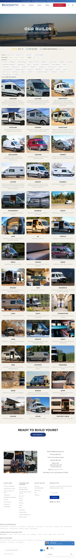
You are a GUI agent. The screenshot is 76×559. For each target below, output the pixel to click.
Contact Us (7, 504)
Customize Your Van (9, 488)
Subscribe (54, 497)
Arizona (24, 534)
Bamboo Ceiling (22, 61)
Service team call (56, 466)
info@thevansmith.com (39, 1)
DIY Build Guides (47, 540)
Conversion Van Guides (5, 540)
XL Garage (16, 74)
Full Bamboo (33, 66)
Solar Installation (39, 526)
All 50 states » (3, 534)
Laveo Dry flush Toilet (7, 69)
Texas (15, 534)
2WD (10, 57)
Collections (7, 495)
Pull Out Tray (6, 71)
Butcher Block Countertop (8, 64)
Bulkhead (62, 61)
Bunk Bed (70, 61)
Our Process (7, 502)
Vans (23, 5)
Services (31, 5)
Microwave (30, 69)
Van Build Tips (29, 540)
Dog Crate (36, 64)
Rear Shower (15, 71)
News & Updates (19, 542)
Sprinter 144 (10, 54)
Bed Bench (45, 61)
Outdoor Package (49, 69)
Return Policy (23, 517)
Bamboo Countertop (34, 61)
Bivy (35, 492)
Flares (65, 64)
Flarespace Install (4, 528)
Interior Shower (52, 66)
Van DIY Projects (38, 540)
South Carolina (60, 534)
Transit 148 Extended (39, 54)
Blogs (20, 498)
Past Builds (7, 506)
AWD (22, 57)
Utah (28, 534)
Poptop (58, 69)
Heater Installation (4, 526)
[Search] (68, 5)
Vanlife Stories (3, 542)
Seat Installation (33, 528)
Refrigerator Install (58, 526)
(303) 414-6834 (27, 1)
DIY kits (21, 503)
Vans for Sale (11, 542)
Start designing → (38, 434)
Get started (58, 5)
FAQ (20, 507)
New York (45, 534)
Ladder (60, 66)
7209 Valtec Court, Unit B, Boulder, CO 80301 (55, 472)
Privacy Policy (23, 512)
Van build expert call (56, 465)
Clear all (14, 77)
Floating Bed (5, 66)
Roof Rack (31, 71)
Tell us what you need (57, 457)
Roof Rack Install (13, 528)
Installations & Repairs (10, 497)
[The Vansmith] (10, 5)
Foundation (24, 66)
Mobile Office (39, 69)
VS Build (36, 495)
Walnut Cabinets (6, 74)
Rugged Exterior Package (42, 71)
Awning (4, 61)
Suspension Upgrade (24, 528)
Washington (34, 534)
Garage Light (42, 66)
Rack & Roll (37, 490)
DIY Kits (6, 499)
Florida (19, 534)
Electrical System (45, 64)
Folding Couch (15, 66)
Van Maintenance (67, 540)
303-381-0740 (57, 454)
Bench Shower (54, 61)
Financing (22, 510)
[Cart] (72, 5)
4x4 (16, 57)
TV (69, 71)
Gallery (47, 5)
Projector (65, 69)
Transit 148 (29, 54)
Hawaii (54, 534)
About (39, 5)
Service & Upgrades (57, 540)
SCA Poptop (54, 71)
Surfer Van (62, 71)
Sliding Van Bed (68, 526)
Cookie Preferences (24, 514)
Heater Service (13, 526)
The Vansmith (10, 553)
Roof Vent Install (30, 526)
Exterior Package (56, 64)
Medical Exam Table (20, 69)
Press (20, 505)
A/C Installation (22, 526)
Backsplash (13, 61)
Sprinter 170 (19, 54)
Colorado (10, 534)
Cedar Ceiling (21, 64)
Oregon (40, 534)
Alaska (50, 534)
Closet (29, 64)
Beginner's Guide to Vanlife (18, 540)
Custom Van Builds (9, 486)
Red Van (23, 71)
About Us (21, 496)
